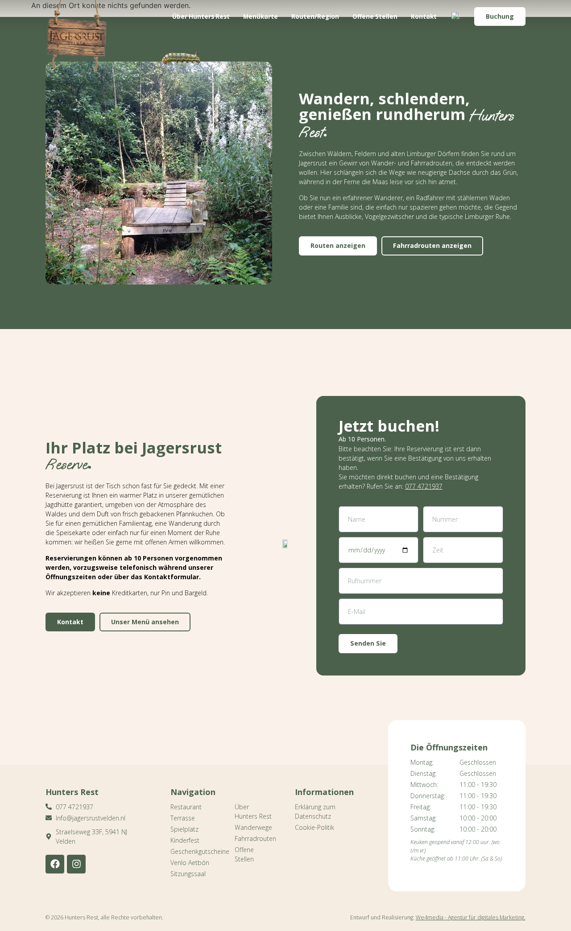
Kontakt (424, 16)
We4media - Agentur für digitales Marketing (470, 917)
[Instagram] (76, 864)
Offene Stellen (374, 16)
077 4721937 (424, 486)
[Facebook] (55, 864)
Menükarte (260, 16)
